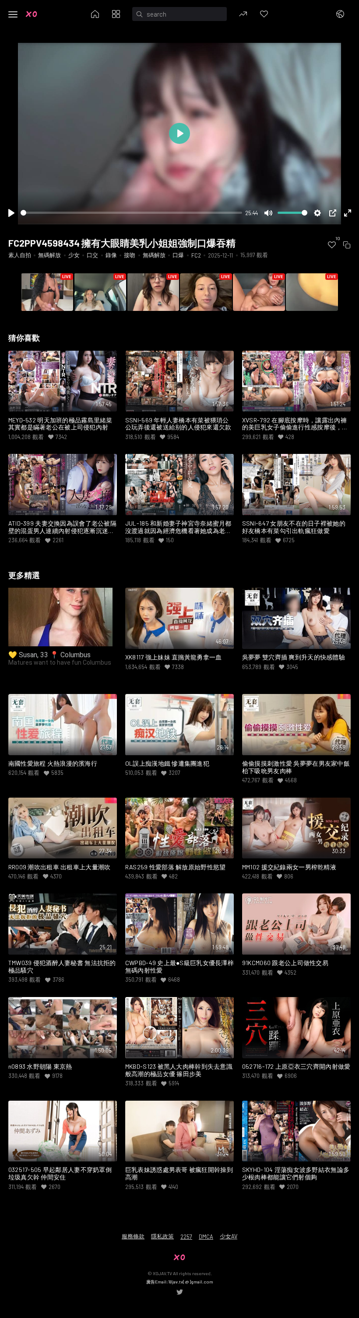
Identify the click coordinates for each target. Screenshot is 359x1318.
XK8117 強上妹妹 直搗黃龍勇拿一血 (173, 657)
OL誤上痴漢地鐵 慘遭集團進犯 (167, 763)
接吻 (129, 254)
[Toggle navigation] (13, 14)
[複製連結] (346, 244)
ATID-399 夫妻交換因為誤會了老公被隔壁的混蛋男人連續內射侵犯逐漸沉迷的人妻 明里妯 (62, 527)
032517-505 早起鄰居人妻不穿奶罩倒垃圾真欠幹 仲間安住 (60, 1173)
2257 (186, 1236)
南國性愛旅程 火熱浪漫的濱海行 (52, 763)
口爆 (178, 254)
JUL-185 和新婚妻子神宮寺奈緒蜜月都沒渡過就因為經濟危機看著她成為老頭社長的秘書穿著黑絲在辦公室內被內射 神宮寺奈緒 (178, 527)
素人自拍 (19, 254)
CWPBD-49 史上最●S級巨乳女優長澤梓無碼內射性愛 (179, 966)
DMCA (206, 1236)
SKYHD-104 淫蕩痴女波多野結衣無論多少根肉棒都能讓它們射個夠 (295, 1173)
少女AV (228, 1236)
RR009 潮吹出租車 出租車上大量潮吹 (59, 867)
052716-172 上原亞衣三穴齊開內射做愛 (296, 1066)
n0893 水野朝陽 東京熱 (40, 1066)
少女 (74, 254)
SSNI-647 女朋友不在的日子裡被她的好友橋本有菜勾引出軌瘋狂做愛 (293, 527)
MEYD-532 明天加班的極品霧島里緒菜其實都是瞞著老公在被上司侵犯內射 (60, 424)
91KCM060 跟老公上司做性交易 (285, 962)
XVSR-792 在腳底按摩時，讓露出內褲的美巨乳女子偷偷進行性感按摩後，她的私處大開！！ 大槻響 (295, 424)
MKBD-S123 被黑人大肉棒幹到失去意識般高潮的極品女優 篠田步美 (178, 1070)
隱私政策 (162, 1236)
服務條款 (133, 1236)
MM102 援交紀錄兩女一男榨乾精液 (289, 867)
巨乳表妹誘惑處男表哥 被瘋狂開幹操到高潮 (179, 1173)
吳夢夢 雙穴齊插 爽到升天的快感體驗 (293, 657)
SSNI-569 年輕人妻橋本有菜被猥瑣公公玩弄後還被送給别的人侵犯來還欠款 (178, 424)
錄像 (111, 254)
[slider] (131, 213)
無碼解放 (49, 254)
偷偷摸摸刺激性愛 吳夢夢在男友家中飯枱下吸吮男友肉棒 (296, 767)
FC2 (196, 255)
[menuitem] (331, 244)
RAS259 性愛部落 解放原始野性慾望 (175, 867)
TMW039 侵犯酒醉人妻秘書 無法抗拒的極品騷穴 (62, 966)
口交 (92, 254)
